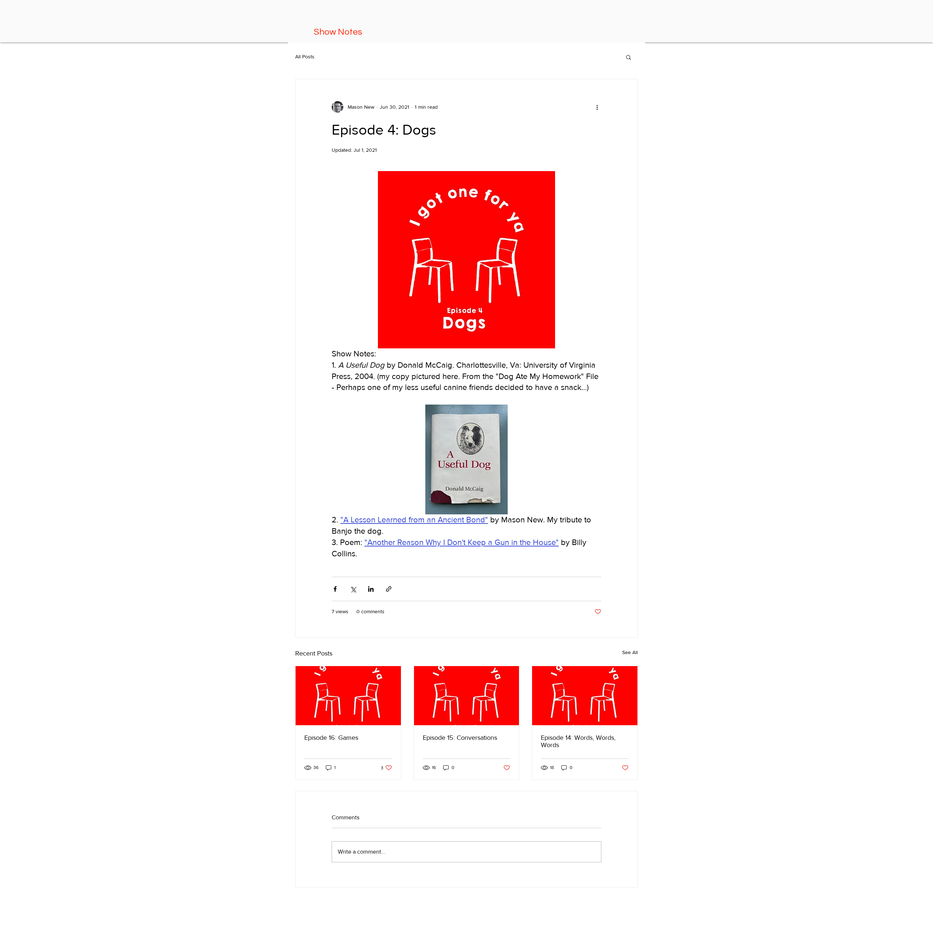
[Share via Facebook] (335, 588)
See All (630, 652)
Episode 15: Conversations (460, 737)
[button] (628, 57)
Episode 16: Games (331, 737)
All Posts (305, 56)
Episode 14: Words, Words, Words (578, 741)
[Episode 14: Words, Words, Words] (584, 695)
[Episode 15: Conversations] (466, 695)
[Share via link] (388, 588)
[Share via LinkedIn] (370, 588)
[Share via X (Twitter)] (353, 588)
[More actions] (597, 107)
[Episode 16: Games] (348, 695)
